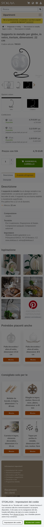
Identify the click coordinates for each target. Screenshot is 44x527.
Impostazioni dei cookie (12, 522)
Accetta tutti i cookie (33, 522)
